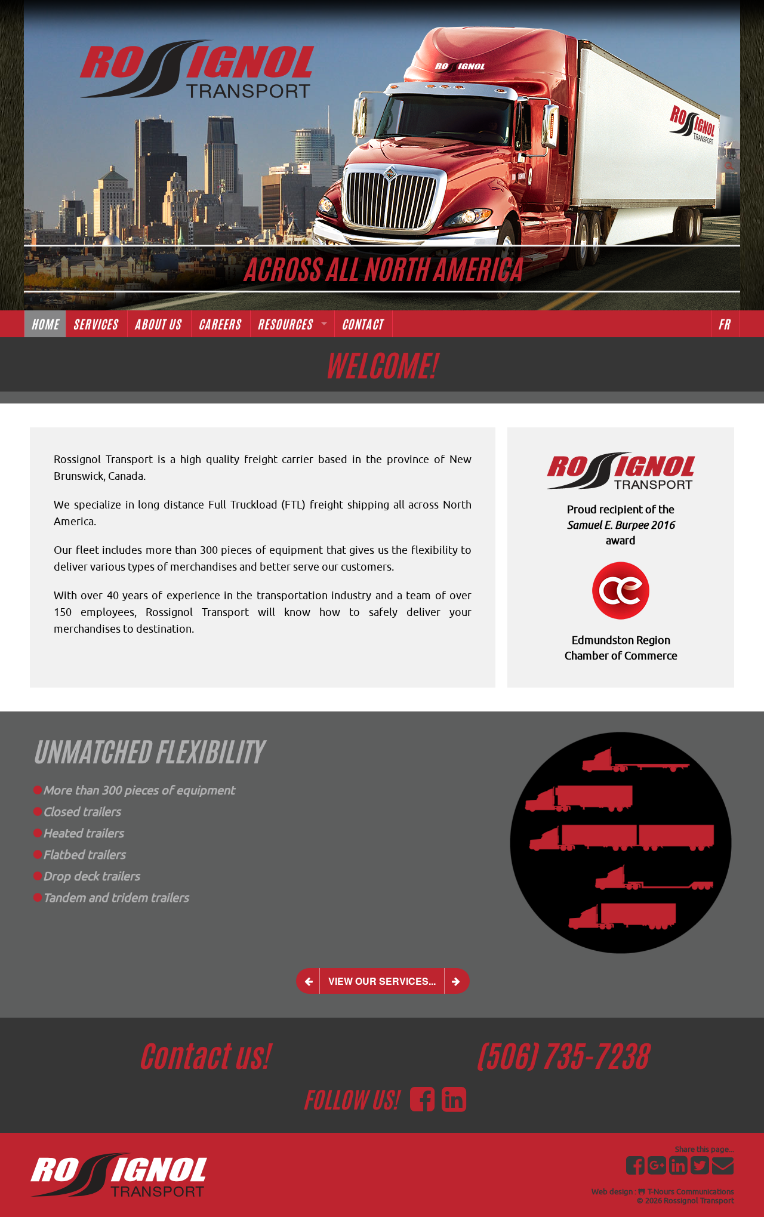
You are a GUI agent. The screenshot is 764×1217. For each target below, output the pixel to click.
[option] (262, 818)
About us (159, 324)
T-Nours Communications (690, 1191)
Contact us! (203, 1056)
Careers (221, 324)
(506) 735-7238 (561, 1056)
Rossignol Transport (699, 1200)
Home (44, 324)
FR (725, 324)
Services (97, 324)
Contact (363, 324)
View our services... (382, 981)
